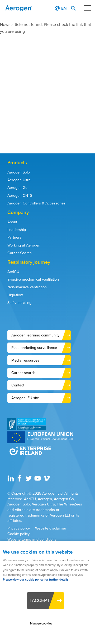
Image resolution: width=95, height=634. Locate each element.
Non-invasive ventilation (27, 287)
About (12, 222)
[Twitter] (29, 480)
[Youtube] (38, 480)
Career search (23, 373)
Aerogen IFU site (25, 398)
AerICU (13, 272)
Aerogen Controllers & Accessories (36, 203)
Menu (87, 8)
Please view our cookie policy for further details (35, 579)
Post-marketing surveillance (34, 347)
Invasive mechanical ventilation (33, 279)
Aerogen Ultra (19, 180)
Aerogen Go (17, 187)
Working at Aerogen (23, 245)
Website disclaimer (50, 528)
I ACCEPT (40, 600)
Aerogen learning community (35, 335)
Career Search (19, 253)
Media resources (25, 360)
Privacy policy (18, 528)
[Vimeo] (47, 480)
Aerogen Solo (18, 172)
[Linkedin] (11, 480)
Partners (14, 237)
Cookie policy (18, 534)
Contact (17, 385)
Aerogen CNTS (19, 195)
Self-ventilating (19, 302)
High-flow (15, 295)
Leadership (16, 229)
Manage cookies (41, 623)
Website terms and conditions (31, 539)
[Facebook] (20, 480)
